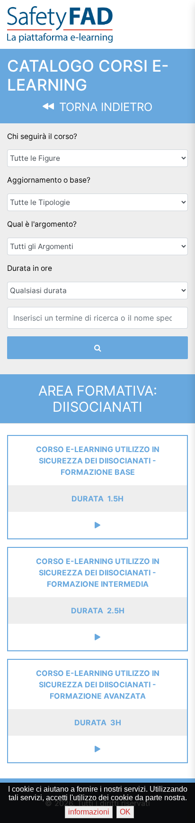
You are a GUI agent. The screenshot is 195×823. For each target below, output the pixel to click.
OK (125, 812)
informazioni (88, 812)
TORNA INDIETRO (104, 107)
